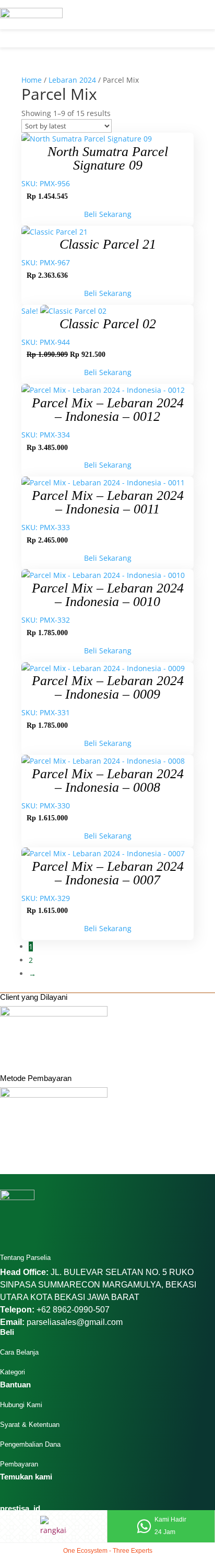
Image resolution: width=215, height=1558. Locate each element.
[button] (53, 41)
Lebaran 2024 (72, 80)
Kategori (12, 1372)
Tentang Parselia (25, 1257)
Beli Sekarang (108, 214)
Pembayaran (19, 1464)
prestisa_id (20, 1508)
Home (31, 80)
